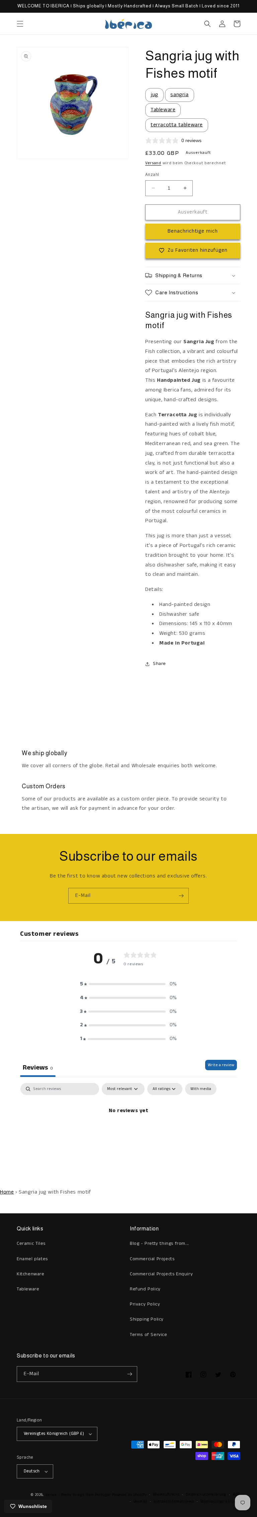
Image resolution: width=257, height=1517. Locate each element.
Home (7, 1192)
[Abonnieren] (181, 896)
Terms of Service (148, 1334)
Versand (153, 163)
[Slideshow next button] (237, 701)
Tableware (163, 110)
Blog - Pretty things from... (159, 1243)
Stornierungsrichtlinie (220, 1501)
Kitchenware (31, 1274)
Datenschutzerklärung (206, 1494)
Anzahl (152, 175)
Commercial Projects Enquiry (161, 1274)
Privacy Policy (145, 1304)
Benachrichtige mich (193, 231)
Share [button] (159, 663)
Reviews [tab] (38, 1068)
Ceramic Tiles (31, 1243)
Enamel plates (32, 1259)
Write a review (221, 1065)
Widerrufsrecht (166, 1494)
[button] (20, 23)
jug (154, 95)
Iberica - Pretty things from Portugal (78, 1495)
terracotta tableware (177, 125)
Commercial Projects (152, 1259)
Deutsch (32, 1471)
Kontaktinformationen (174, 1501)
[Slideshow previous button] (19, 701)
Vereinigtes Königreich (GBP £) (54, 1434)
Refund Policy (145, 1289)
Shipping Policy (147, 1319)
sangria (179, 95)
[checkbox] (201, 1089)
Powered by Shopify (129, 1495)
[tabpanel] (128, 1133)
